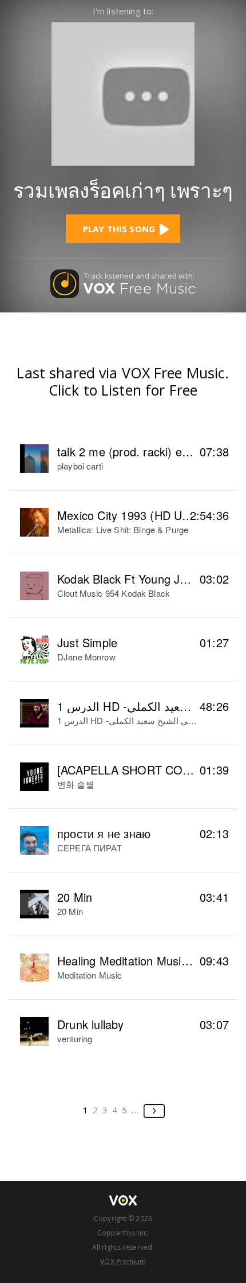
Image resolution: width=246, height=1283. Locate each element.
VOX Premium (122, 1261)
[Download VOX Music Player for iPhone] (123, 92)
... (136, 1110)
